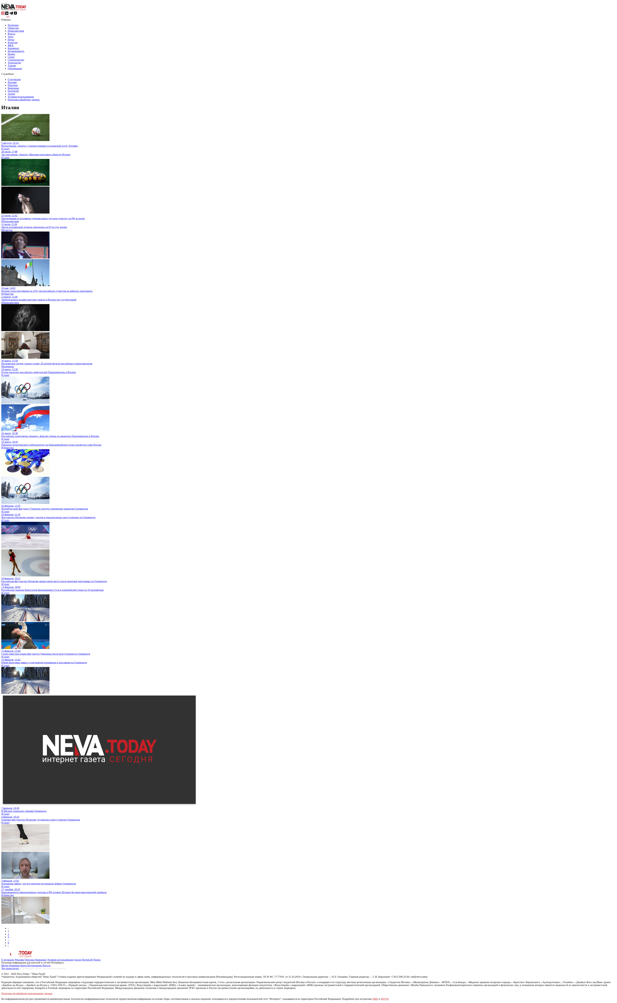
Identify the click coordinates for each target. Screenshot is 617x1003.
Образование (15, 68)
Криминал (13, 48)
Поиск (97, 959)
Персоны (13, 85)
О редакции (14, 79)
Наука (11, 39)
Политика (13, 25)
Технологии (14, 62)
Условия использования (21, 96)
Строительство (16, 59)
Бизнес (11, 54)
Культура (13, 42)
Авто (10, 36)
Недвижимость (16, 51)
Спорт (11, 57)
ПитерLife (13, 91)
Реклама (12, 82)
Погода (46, 965)
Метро (5, 965)
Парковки (14, 965)
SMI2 (375, 999)
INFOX (385, 999)
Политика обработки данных (24, 99)
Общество (13, 28)
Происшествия (16, 31)
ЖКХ (11, 45)
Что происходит (10, 968)
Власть (11, 33)
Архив (11, 93)
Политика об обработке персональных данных (27, 993)
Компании (13, 88)
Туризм (12, 65)
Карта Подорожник (31, 965)
